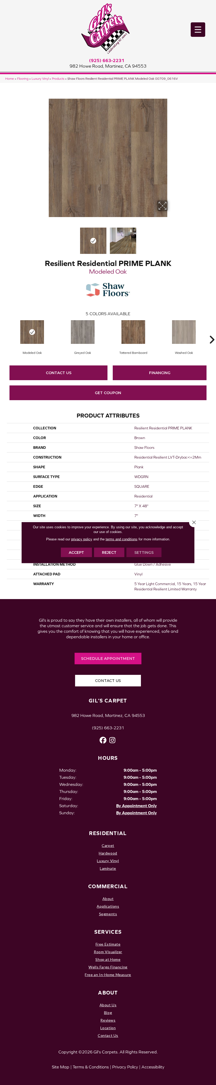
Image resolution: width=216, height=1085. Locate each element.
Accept (76, 552)
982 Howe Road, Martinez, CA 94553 (108, 66)
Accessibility (152, 1066)
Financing (159, 372)
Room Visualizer (108, 952)
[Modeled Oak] (32, 332)
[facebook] (103, 740)
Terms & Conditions (91, 1066)
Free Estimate (108, 944)
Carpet (108, 845)
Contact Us (58, 372)
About (108, 898)
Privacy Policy (125, 1066)
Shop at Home (107, 959)
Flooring (22, 78)
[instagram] (112, 740)
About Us (108, 1005)
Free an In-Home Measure (108, 974)
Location (108, 1028)
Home (9, 78)
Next (171, 238)
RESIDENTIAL (108, 833)
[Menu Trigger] (198, 29)
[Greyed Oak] (82, 332)
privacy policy (81, 539)
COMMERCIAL (108, 886)
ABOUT (108, 992)
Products (58, 78)
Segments (108, 914)
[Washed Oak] (184, 332)
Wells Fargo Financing (108, 967)
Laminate (108, 868)
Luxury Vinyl (40, 78)
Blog (108, 1012)
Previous (44, 238)
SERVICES (108, 932)
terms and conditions (122, 539)
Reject (109, 552)
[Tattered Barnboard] (133, 332)
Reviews (107, 1020)
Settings (144, 552)
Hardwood (108, 853)
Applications (108, 906)
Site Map (60, 1066)
